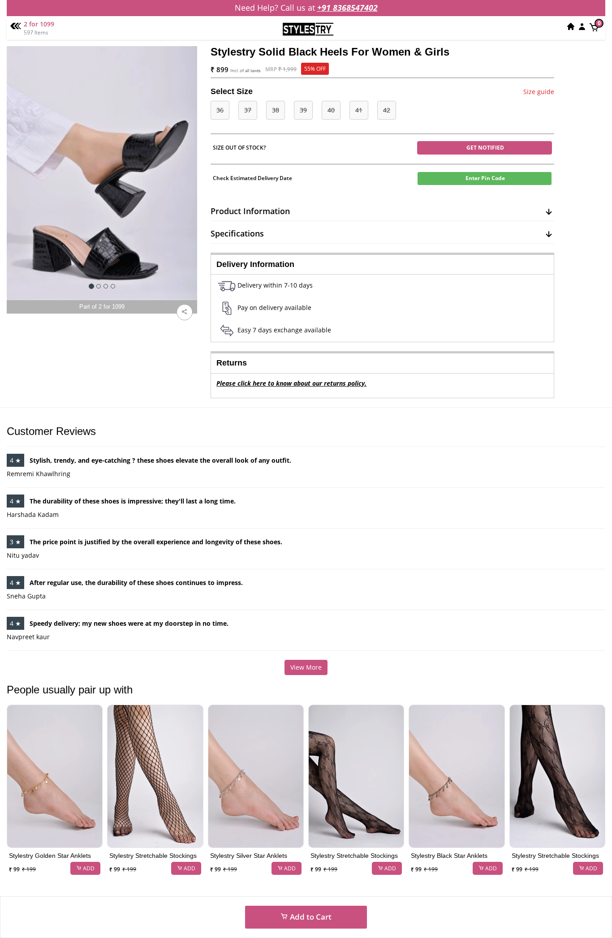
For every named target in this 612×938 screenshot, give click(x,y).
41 (358, 110)
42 (386, 110)
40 (331, 110)
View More (306, 667)
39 (303, 110)
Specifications (237, 233)
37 (247, 110)
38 (275, 110)
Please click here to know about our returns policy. (291, 383)
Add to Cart (310, 917)
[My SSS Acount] (582, 26)
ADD (88, 868)
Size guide (538, 91)
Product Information (250, 211)
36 (220, 110)
